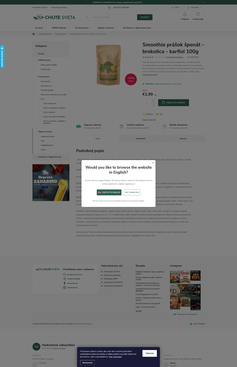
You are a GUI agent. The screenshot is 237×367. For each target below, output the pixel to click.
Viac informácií (115, 356)
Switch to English (111, 192)
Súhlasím (150, 353)
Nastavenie (87, 362)
